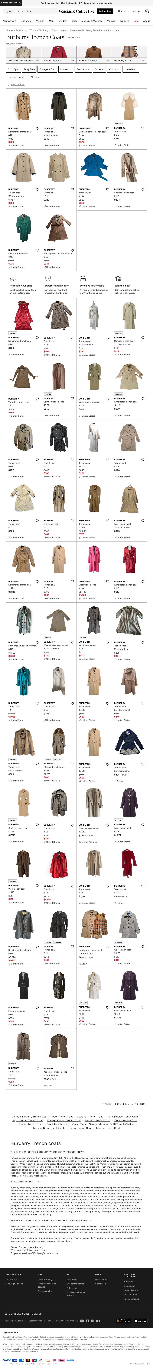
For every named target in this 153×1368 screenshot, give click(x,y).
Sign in (122, 11)
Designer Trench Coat (90, 1117)
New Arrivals (9, 21)
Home (9, 30)
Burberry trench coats (21, 1238)
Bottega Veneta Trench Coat (64, 1120)
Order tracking (45, 1279)
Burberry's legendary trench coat (26, 1187)
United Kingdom (16, 1364)
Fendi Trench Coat (57, 1124)
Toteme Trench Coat (108, 1128)
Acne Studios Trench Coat (122, 1117)
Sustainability (130, 1286)
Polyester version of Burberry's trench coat (34, 1253)
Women (40, 21)
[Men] (56, 21)
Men (51, 21)
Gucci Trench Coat (83, 1124)
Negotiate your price (21, 285)
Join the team (130, 1294)
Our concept (11, 1279)
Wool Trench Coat (62, 1117)
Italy (55, 1364)
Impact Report (131, 1290)
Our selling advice (75, 1283)
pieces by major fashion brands (80, 1226)
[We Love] (131, 21)
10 (136, 1104)
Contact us (100, 1283)
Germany (41, 1364)
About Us (148, 21)
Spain (49, 1364)
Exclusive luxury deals (91, 285)
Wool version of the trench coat (28, 1250)
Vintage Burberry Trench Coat (29, 1117)
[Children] (69, 21)
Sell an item (105, 11)
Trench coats (58, 30)
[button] (147, 11)
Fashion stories (131, 1298)
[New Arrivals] (18, 21)
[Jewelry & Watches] (105, 21)
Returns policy (45, 1291)
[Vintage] (118, 21)
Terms (50, 1320)
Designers (26, 21)
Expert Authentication (57, 285)
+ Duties (124, 774)
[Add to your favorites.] (37, 128)
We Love (124, 21)
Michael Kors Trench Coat (48, 1128)
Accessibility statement (15, 1320)
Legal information (37, 1320)
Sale (136, 21)
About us (128, 1281)
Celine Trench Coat (125, 1120)
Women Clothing (38, 30)
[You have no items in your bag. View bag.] (147, 11)
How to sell (72, 1279)
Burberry (21, 30)
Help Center (101, 1279)
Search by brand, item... (21, 11)
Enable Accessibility (11, 2)
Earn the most (122, 285)
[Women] (46, 21)
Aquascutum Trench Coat (27, 1120)
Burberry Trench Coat (97, 1120)
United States (30, 1364)
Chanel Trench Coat (30, 1124)
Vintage (111, 21)
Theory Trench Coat (80, 1128)
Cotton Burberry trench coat (26, 1247)
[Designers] (34, 21)
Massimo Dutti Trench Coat (115, 1124)
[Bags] (80, 21)
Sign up (135, 11)
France (5, 1364)
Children (62, 21)
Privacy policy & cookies (66, 1320)
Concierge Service (14, 1283)
